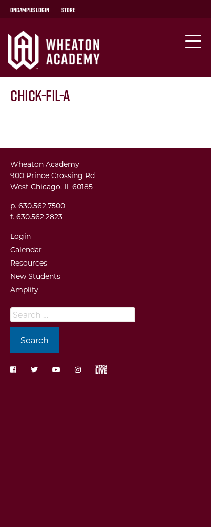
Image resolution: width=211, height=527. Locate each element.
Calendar (26, 249)
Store (68, 9)
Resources (28, 263)
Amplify (24, 289)
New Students (35, 276)
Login (20, 236)
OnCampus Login (29, 9)
